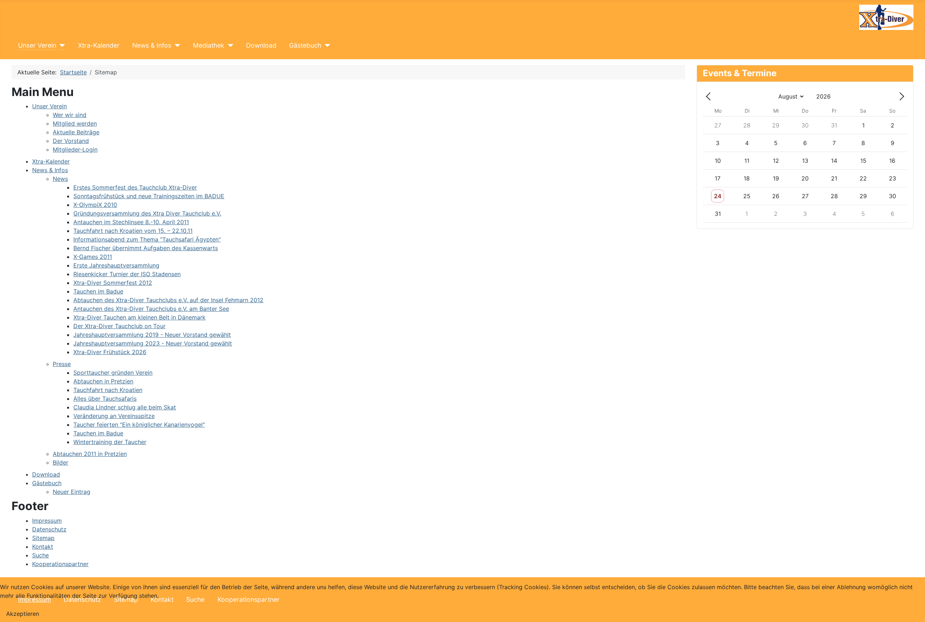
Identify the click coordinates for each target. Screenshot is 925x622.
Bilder (60, 462)
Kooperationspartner (60, 563)
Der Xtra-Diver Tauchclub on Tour (119, 326)
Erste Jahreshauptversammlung (116, 265)
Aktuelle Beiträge (76, 132)
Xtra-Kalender (99, 45)
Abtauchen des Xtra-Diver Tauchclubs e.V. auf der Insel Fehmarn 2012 (168, 300)
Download (261, 45)
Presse (62, 363)
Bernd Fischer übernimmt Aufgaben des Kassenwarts (145, 248)
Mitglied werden (75, 123)
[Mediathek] (228, 45)
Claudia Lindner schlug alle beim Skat (124, 407)
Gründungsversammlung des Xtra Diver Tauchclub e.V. (147, 213)
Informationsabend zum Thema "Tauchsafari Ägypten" (147, 239)
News (60, 178)
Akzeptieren (22, 613)
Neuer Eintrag (71, 491)
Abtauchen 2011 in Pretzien (90, 453)
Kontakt (42, 546)
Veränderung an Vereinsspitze (114, 415)
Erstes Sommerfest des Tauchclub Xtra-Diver (135, 187)
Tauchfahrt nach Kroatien (107, 389)
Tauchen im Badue (98, 291)
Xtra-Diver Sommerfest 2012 (112, 282)
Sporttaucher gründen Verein (112, 372)
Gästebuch (305, 45)
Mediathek (208, 45)
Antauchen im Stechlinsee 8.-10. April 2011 (131, 222)
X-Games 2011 (92, 256)
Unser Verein (37, 45)
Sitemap (43, 537)
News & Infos (151, 45)
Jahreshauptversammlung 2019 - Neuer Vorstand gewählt (152, 334)
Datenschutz (49, 529)
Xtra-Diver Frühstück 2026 (109, 352)
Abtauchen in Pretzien (103, 381)
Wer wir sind (69, 114)
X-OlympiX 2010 (95, 204)
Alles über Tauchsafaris (105, 398)
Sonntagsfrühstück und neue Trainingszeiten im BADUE (148, 196)
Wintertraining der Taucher (109, 441)
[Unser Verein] (60, 45)
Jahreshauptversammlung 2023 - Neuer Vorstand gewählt (152, 343)
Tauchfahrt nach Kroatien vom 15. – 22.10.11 (133, 230)
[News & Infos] (175, 45)
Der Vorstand (71, 140)
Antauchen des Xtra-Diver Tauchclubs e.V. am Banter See (151, 308)
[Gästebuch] (325, 45)
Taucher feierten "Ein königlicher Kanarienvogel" (139, 424)
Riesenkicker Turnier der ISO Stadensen (127, 274)
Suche (40, 555)
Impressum (47, 520)
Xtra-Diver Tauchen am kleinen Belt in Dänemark (139, 317)
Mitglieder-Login (75, 149)
